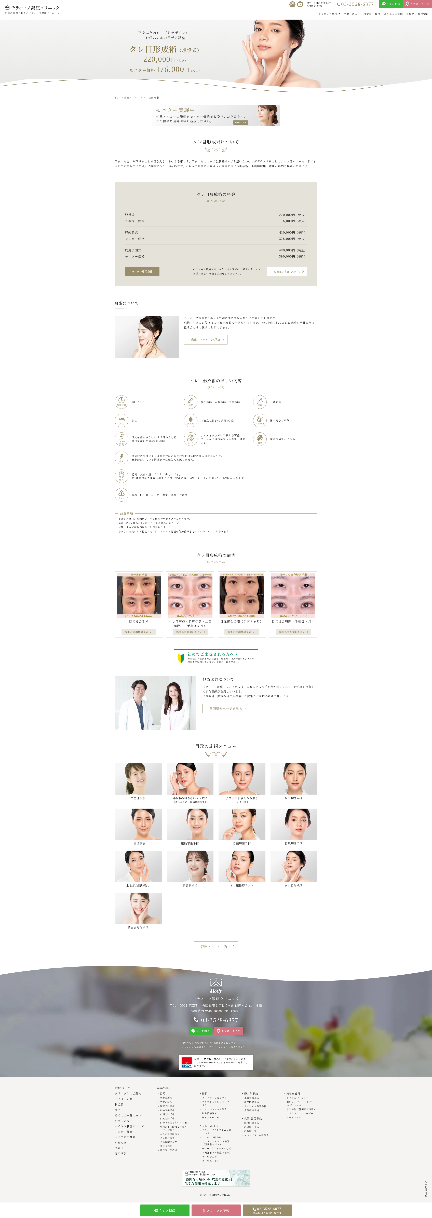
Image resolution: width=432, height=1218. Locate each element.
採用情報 (423, 14)
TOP (117, 97)
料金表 (367, 14)
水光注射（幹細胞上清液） (217, 1152)
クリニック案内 (327, 14)
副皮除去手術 (251, 1102)
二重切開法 (166, 1102)
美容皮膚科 (293, 1093)
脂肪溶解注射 (209, 1113)
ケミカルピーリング (297, 1098)
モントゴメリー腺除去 (256, 1135)
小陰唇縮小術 (251, 1098)
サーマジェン (209, 1156)
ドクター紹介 (124, 1099)
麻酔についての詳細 (206, 339)
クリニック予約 (419, 4)
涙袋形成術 (166, 1145)
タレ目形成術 (167, 1137)
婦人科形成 (251, 1093)
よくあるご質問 (393, 14)
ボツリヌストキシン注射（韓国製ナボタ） (215, 1143)
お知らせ (121, 1143)
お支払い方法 (124, 1121)
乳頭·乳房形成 (253, 1118)
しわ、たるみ (210, 1125)
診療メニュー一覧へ (216, 946)
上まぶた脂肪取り (170, 1133)
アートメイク (294, 1117)
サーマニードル (210, 1160)
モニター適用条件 (142, 271)
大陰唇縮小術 (251, 1110)
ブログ (410, 14)
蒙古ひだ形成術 (168, 1150)
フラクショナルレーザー (300, 1113)
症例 (377, 14)
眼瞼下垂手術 (167, 1110)
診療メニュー (352, 14)
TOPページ (122, 1088)
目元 (162, 1093)
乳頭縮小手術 (251, 1127)
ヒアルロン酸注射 (212, 1137)
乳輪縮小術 (250, 1131)
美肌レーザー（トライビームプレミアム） (301, 1103)
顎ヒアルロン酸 (210, 1117)
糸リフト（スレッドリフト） (215, 1103)
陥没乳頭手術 (251, 1123)
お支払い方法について (287, 271)
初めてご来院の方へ (128, 1115)
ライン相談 (393, 4)
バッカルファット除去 (214, 1109)
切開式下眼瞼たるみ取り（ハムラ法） (173, 1128)
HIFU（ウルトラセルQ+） (217, 1148)
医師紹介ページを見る (225, 708)
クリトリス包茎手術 (255, 1106)
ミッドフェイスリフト (214, 1098)
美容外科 (163, 1088)
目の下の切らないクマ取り (175, 1122)
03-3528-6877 (357, 4)
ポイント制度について (129, 1126)
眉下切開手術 (167, 1106)
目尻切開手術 (167, 1118)
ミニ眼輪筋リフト (170, 1141)
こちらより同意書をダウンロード (200, 1046)
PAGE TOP (426, 1191)
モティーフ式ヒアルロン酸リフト (216, 1131)
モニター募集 (124, 1132)
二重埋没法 (166, 1098)
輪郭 (205, 1093)
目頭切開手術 (167, 1114)
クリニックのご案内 (128, 1093)
